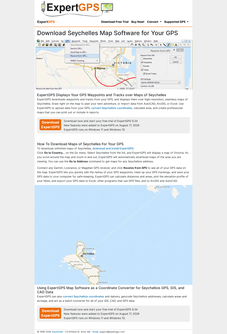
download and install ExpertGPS (113, 148)
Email (95, 332)
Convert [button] (153, 21)
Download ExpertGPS (50, 124)
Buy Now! (137, 21)
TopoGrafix (57, 332)
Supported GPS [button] (175, 21)
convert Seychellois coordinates (111, 108)
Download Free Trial (115, 21)
